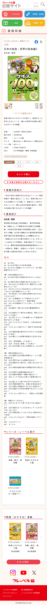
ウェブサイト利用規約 (10, 590)
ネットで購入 (23, 174)
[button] (5, 537)
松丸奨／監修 (10, 53)
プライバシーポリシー (10, 593)
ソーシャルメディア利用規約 (30, 593)
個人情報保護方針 (27, 590)
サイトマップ (7, 596)
